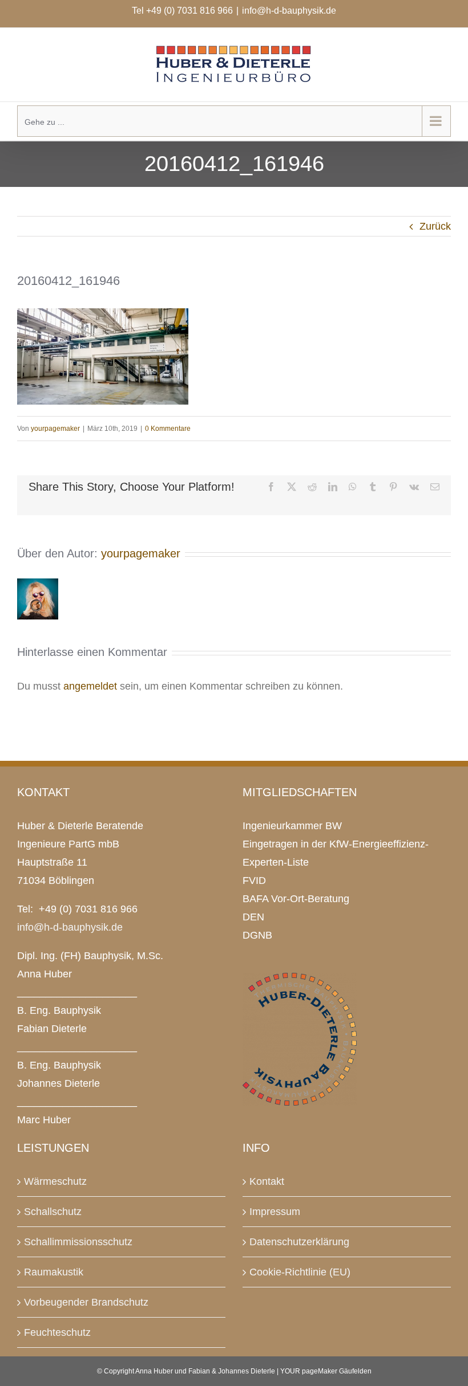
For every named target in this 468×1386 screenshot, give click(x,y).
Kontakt (266, 1181)
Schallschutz (53, 1211)
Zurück (435, 226)
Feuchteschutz (57, 1332)
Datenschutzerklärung (299, 1242)
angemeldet (90, 686)
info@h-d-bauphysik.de (289, 10)
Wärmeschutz (55, 1181)
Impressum (274, 1211)
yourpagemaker (55, 429)
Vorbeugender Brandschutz (86, 1302)
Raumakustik (53, 1272)
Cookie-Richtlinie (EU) (299, 1272)
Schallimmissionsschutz (78, 1242)
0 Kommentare (168, 429)
